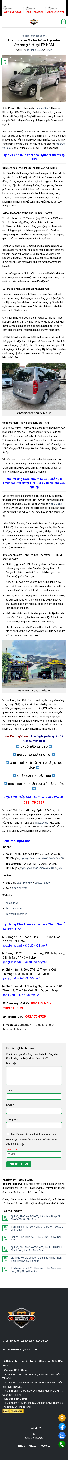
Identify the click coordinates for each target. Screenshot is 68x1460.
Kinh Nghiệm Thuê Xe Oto (34, 36)
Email (10, 1105)
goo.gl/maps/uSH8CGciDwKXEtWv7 (24, 945)
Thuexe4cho (41, 822)
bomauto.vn (12, 902)
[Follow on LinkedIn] (40, 1428)
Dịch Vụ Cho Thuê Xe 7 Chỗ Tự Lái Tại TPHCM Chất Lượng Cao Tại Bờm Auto (36, 1249)
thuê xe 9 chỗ (43, 108)
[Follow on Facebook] (28, 1428)
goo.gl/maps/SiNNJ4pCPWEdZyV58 (42, 868)
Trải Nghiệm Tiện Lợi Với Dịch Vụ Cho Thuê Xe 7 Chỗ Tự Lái (37, 1228)
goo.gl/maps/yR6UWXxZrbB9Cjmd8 (42, 858)
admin (49, 50)
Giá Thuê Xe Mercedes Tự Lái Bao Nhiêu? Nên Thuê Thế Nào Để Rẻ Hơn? (36, 1259)
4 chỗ (52, 503)
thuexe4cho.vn (14, 908)
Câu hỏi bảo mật (16, 1144)
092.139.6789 (24, 882)
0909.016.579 (42, 882)
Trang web (12, 1119)
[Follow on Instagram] (32, 1428)
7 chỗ (59, 503)
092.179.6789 (19, 888)
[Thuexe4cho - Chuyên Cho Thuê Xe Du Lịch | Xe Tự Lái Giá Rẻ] (34, 21)
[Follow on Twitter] (36, 1428)
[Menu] (4, 22)
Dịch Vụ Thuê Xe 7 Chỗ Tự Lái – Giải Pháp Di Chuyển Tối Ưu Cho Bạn (35, 1218)
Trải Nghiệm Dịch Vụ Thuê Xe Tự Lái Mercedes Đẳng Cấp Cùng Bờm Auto (36, 1270)
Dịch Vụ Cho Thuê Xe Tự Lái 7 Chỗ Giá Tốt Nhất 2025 (36, 1239)
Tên (9, 1090)
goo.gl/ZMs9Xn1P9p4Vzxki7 (21, 978)
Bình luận (12, 1063)
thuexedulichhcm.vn (16, 914)
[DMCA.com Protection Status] (13, 1410)
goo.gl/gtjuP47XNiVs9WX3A (20, 995)
